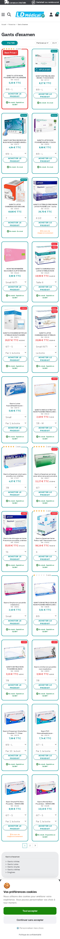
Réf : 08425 (45, 273)
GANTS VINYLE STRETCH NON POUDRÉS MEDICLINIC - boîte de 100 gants (45, 412)
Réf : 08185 (45, 806)
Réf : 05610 (45, 414)
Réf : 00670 (15, 144)
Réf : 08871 (15, 337)
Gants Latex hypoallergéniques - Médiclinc (15, 405)
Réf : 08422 (15, 273)
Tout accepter (30, 910)
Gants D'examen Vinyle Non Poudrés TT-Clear (15, 732)
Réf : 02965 (15, 542)
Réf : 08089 (15, 671)
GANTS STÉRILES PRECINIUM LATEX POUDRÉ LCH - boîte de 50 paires (45, 206)
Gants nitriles (13, 861)
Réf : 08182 (15, 806)
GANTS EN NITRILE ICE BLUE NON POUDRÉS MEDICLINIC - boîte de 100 (45, 605)
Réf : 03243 (15, 80)
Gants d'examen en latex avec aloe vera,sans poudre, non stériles (45, 476)
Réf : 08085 (45, 607)
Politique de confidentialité (30, 935)
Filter (11, 43)
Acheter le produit (45, 95)
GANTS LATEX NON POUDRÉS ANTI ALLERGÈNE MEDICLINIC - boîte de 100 (15, 78)
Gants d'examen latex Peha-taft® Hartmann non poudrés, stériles (45, 540)
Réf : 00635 (45, 144)
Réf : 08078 (15, 408)
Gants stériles (13, 869)
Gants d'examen (12, 857)
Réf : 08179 (45, 735)
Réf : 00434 (45, 209)
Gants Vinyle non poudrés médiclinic (15, 604)
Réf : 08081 (15, 607)
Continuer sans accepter (30, 919)
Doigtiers (11, 872)
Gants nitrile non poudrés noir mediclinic (45, 668)
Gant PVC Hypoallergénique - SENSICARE (45, 733)
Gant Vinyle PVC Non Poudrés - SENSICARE (15, 803)
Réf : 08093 (45, 671)
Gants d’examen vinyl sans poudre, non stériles (14, 475)
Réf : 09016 (45, 337)
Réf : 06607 (45, 478)
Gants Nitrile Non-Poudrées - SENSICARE (45, 803)
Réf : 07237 (15, 478)
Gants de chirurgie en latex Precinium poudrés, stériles (15, 539)
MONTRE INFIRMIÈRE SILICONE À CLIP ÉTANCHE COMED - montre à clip (15, 271)
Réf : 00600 (15, 209)
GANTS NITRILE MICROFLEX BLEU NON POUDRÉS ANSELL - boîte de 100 (15, 142)
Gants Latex (12, 864)
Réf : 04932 (45, 542)
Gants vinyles (13, 867)
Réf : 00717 (45, 80)
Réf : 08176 (15, 735)
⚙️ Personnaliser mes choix (30, 928)
